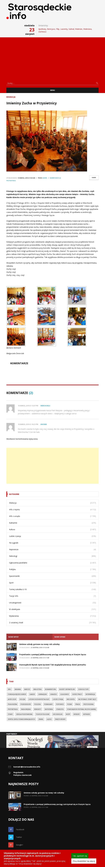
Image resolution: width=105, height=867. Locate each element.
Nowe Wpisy (13, 637)
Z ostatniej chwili (16, 622)
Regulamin (18, 772)
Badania (18, 689)
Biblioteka (37, 689)
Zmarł (41, 719)
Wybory (77, 714)
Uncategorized (15, 602)
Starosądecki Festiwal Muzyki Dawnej (81, 709)
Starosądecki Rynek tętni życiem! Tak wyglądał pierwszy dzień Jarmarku (52, 664)
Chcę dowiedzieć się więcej (84, 861)
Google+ (19, 845)
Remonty (37, 709)
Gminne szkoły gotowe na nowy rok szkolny (39, 644)
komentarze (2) (55, 178)
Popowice (60, 704)
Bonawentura (50, 689)
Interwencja (90, 694)
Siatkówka (49, 709)
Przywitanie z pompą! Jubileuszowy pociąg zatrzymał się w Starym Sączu (52, 654)
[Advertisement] (52, 58)
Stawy (10, 714)
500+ (9, 689)
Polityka (12, 569)
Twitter (19, 837)
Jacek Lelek (12, 699)
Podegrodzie (26, 704)
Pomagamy (48, 704)
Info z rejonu (14, 509)
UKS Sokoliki (57, 714)
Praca (77, 704)
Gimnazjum (42, 694)
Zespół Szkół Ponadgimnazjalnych (21, 719)
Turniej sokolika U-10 (18, 589)
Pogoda (37, 704)
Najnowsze (13, 549)
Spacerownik (14, 576)
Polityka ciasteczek (22, 775)
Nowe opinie (59, 637)
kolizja (22, 699)
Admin (45, 178)
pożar (69, 704)
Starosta (60, 709)
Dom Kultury (83, 689)
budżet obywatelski (67, 689)
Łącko (49, 719)
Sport (11, 582)
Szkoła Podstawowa (24, 714)
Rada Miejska (26, 709)
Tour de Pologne (42, 714)
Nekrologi (13, 556)
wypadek (86, 714)
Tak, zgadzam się (80, 856)
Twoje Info (13, 596)
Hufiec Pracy (77, 694)
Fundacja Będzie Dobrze (17, 694)
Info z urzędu (14, 516)
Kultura (12, 529)
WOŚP (68, 714)
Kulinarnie (13, 523)
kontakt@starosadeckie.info (26, 767)
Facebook (20, 829)
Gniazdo (53, 694)
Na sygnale (13, 543)
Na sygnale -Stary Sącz (87, 699)
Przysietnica (11, 181)
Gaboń (32, 694)
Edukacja (10, 97)
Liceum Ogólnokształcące (39, 699)
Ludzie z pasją (15, 536)
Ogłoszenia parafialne (18, 562)
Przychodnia (88, 704)
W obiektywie (14, 609)
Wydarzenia (14, 616)
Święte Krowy (60, 719)
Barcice (27, 689)
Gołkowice (64, 694)
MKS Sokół (71, 699)
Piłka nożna (12, 704)
